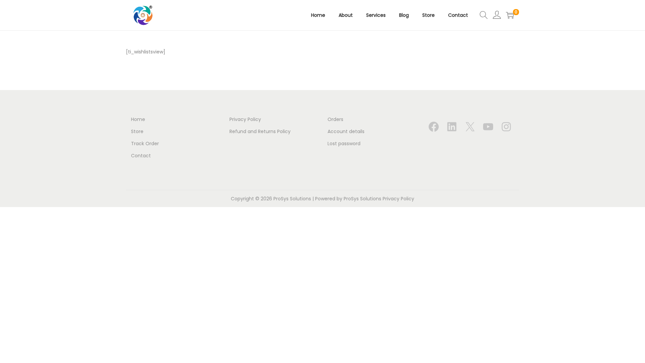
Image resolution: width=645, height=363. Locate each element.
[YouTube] (488, 127)
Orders (335, 119)
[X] (470, 127)
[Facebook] (434, 127)
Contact (141, 155)
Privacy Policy (245, 119)
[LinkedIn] (452, 127)
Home (138, 119)
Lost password (344, 143)
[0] (510, 15)
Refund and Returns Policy (260, 131)
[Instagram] (506, 127)
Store (137, 131)
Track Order (145, 143)
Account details (346, 131)
